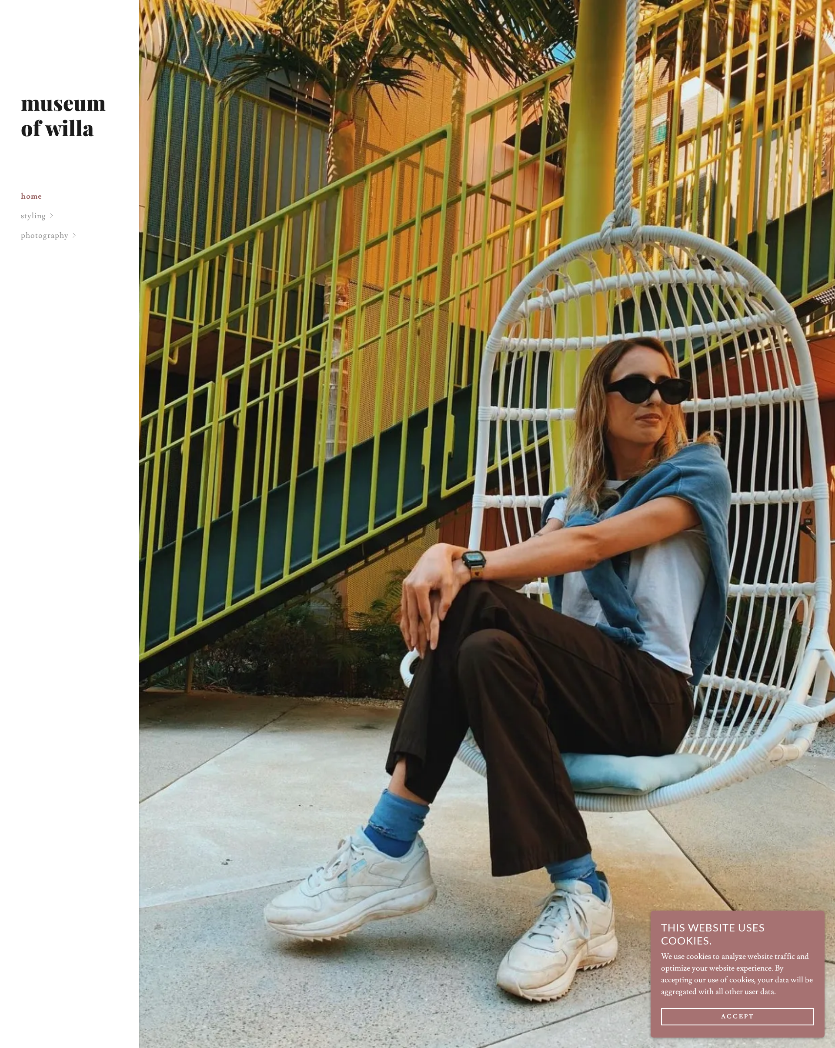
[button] (80, 216)
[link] (69, 134)
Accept (738, 1017)
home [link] (31, 196)
